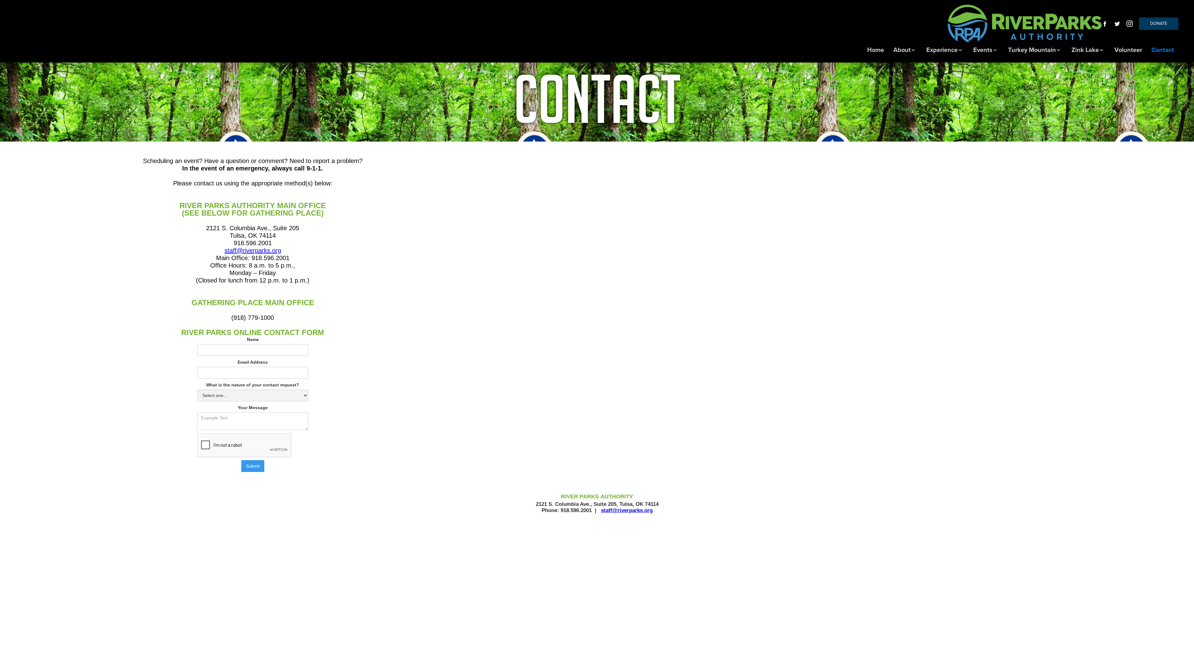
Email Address (253, 362)
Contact (1162, 50)
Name (253, 339)
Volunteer (1128, 50)
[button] (905, 50)
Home (875, 50)
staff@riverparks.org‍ (252, 250)
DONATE (1158, 23)
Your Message (253, 407)
